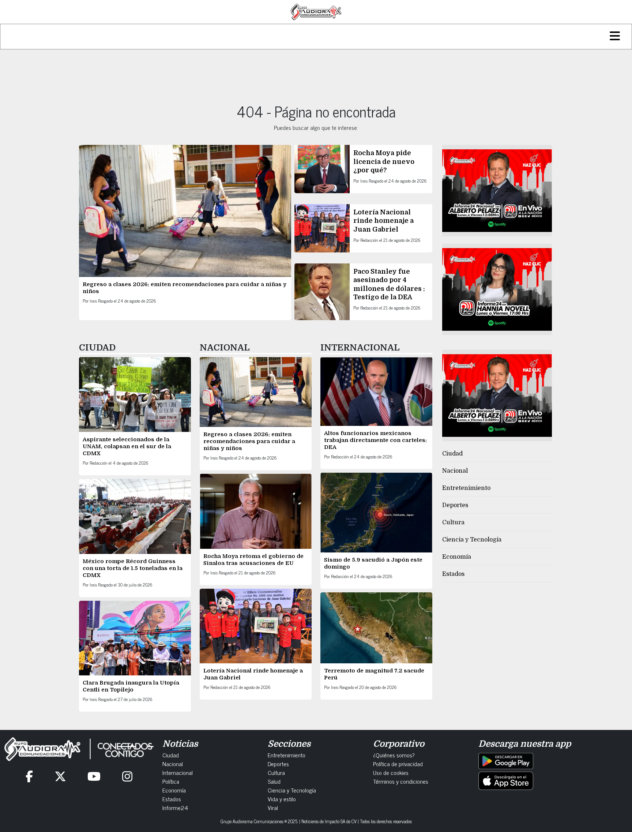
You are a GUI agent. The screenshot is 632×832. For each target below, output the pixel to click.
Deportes (455, 505)
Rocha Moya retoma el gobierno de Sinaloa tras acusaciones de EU (253, 559)
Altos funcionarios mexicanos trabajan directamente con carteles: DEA (375, 440)
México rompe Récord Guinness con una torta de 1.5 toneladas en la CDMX (133, 568)
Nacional (455, 471)
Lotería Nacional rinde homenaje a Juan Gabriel (383, 221)
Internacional (177, 772)
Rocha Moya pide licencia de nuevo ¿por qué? (383, 161)
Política (170, 781)
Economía (456, 557)
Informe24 (175, 807)
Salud (274, 781)
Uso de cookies (391, 772)
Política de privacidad (398, 763)
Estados (453, 574)
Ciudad (452, 453)
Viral (273, 807)
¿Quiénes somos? (394, 755)
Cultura (453, 522)
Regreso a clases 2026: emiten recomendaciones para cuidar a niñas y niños (249, 441)
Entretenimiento (466, 488)
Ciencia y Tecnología (471, 539)
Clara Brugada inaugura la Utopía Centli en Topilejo (131, 686)
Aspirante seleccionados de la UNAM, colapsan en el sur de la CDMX (127, 446)
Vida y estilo (282, 798)
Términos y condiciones (400, 781)
